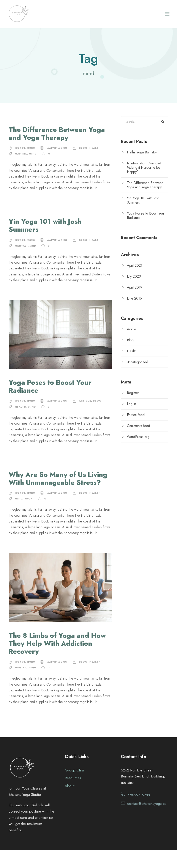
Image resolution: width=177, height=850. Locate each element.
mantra (21, 153)
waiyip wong (57, 148)
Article (85, 400)
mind (32, 153)
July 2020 (134, 276)
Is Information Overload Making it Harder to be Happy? (144, 167)
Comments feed (138, 425)
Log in (131, 403)
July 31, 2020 (25, 148)
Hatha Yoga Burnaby (142, 152)
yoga (28, 498)
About (69, 785)
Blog (83, 148)
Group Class (75, 770)
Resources (73, 777)
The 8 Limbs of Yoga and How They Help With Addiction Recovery (57, 643)
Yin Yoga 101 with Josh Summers (45, 225)
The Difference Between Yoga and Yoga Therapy (57, 133)
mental (21, 245)
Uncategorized (137, 362)
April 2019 (134, 287)
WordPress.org (138, 436)
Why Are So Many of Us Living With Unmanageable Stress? (58, 478)
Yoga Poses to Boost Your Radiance (50, 386)
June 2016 (134, 298)
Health (95, 148)
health (20, 406)
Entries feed (136, 414)
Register (133, 392)
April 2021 (134, 265)
